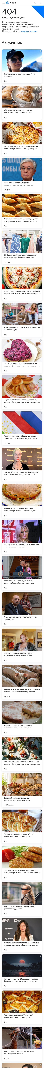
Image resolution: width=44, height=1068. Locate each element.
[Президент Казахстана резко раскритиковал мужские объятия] (22, 175)
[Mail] (7, 3)
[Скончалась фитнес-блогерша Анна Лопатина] (22, 66)
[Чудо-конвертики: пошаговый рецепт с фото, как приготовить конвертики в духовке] (22, 211)
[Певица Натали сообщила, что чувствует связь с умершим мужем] (22, 537)
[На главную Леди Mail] (12, 3)
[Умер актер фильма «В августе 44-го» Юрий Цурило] (22, 609)
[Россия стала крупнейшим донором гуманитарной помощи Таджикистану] (22, 428)
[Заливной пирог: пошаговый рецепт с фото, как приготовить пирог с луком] (22, 501)
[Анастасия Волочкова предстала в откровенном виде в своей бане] (22, 645)
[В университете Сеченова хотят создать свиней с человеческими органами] (22, 682)
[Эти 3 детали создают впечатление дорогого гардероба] (22, 899)
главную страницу (29, 31)
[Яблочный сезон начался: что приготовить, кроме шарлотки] (22, 790)
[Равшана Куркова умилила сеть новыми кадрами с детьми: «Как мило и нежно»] (22, 935)
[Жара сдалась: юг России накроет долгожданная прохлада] (22, 1044)
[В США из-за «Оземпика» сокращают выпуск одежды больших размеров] (22, 247)
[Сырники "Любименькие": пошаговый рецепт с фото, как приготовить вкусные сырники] (22, 392)
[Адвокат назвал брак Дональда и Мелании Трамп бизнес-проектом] (22, 573)
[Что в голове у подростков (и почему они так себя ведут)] (22, 320)
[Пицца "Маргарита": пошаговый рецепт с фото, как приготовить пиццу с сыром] (22, 139)
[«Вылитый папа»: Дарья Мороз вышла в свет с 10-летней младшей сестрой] (22, 465)
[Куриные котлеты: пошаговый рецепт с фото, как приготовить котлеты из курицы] (22, 863)
